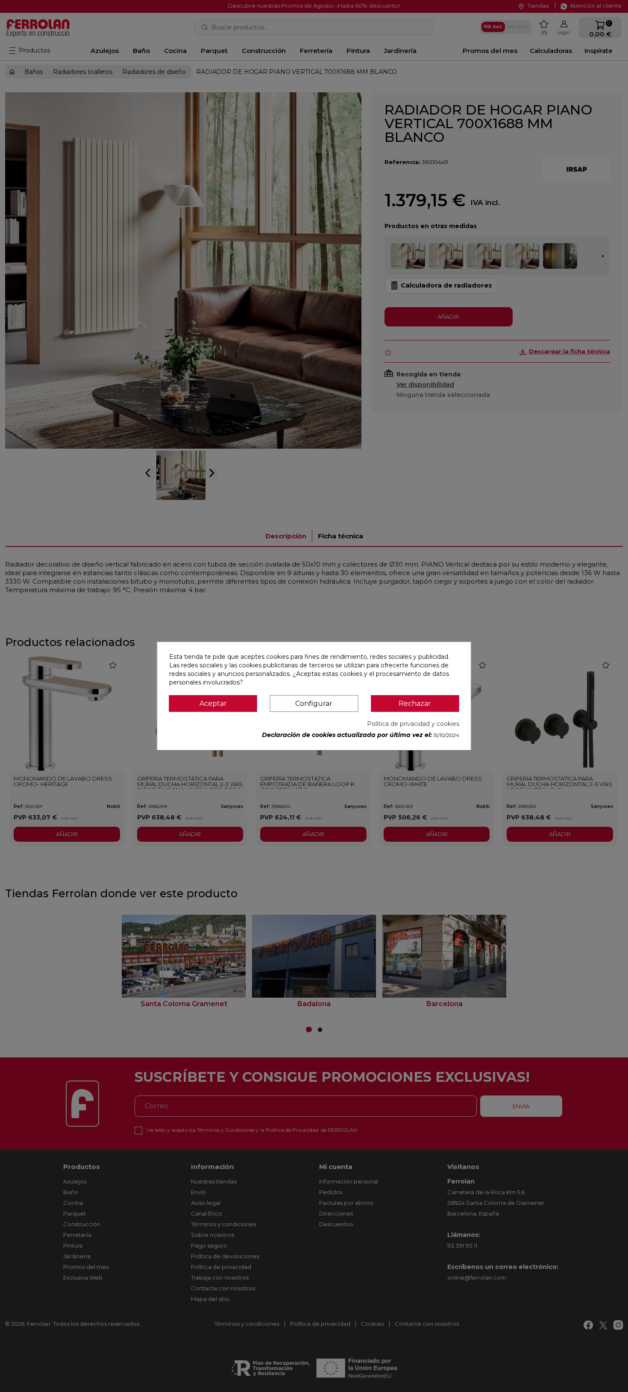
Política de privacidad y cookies (413, 724)
